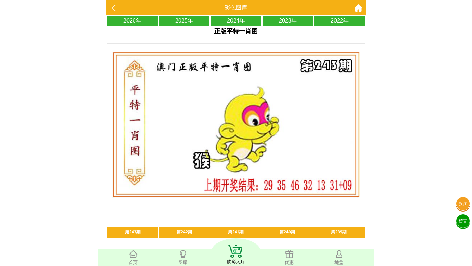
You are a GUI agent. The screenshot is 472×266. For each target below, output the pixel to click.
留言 (463, 221)
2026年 (132, 21)
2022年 (340, 21)
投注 (463, 203)
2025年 (184, 21)
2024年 (236, 21)
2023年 (288, 21)
